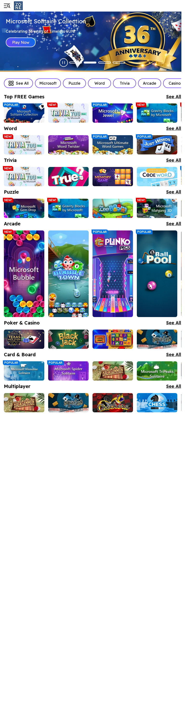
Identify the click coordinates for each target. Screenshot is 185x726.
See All (22, 83)
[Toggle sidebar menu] (7, 6)
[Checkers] (112, 402)
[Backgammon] (112, 371)
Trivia (125, 83)
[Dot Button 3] (104, 63)
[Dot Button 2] (90, 63)
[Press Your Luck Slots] (112, 339)
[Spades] (157, 339)
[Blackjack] (68, 339)
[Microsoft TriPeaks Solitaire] (157, 371)
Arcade (149, 83)
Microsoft (48, 83)
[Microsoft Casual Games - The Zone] (31, 6)
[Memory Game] (112, 176)
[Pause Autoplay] (63, 62)
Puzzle (74, 83)
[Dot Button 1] (75, 63)
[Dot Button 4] (119, 63)
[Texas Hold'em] (24, 339)
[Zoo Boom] (112, 208)
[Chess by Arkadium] (157, 402)
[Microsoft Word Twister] (68, 144)
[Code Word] (157, 176)
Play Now (20, 42)
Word (99, 83)
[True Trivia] (68, 176)
